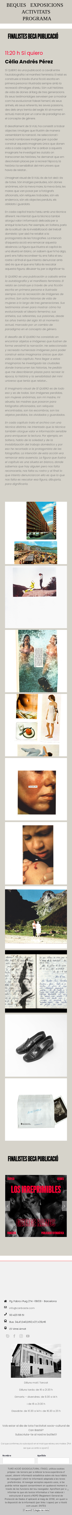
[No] (67, 1489)
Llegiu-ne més (41, 1510)
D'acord (27, 1510)
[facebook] (14, 1336)
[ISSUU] (7, 1336)
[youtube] (27, 1336)
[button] (7, 1206)
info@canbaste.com (22, 1308)
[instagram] (21, 1336)
